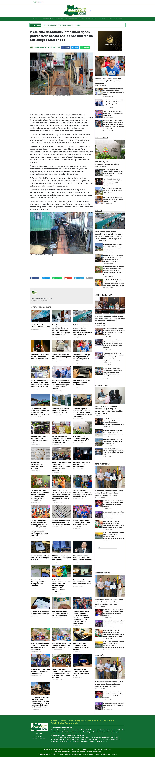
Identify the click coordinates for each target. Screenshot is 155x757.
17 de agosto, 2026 (107, 192)
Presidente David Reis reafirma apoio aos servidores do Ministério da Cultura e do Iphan (113, 432)
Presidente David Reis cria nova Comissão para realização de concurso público (113, 441)
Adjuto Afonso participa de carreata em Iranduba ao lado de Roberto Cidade (61, 645)
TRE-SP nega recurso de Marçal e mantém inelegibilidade (81, 464)
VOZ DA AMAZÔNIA (48, 19)
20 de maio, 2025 (107, 445)
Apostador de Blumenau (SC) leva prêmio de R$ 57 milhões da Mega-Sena (61, 613)
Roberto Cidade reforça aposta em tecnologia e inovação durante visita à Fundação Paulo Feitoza (40, 384)
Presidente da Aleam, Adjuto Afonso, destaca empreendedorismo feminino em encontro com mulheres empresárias (110, 319)
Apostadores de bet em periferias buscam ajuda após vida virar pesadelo (82, 582)
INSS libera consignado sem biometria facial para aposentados (61, 558)
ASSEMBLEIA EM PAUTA (71, 19)
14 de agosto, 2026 (107, 203)
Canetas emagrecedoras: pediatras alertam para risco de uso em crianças (61, 522)
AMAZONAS (36, 19)
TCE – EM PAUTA (59, 19)
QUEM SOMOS (118, 19)
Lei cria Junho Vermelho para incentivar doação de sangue (61, 357)
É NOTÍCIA (102, 19)
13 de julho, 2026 (99, 415)
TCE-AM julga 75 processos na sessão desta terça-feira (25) (81, 438)
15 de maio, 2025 (107, 456)
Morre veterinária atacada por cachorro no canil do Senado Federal (40, 671)
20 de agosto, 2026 (108, 185)
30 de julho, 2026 (107, 336)
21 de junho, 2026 (107, 508)
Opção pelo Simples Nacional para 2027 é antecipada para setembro (38, 583)
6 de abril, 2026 (107, 378)
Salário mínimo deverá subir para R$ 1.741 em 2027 (40, 326)
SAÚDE (110, 19)
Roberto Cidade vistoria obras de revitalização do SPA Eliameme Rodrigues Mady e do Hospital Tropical (61, 384)
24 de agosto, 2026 (100, 85)
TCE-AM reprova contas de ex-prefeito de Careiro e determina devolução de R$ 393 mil (113, 199)
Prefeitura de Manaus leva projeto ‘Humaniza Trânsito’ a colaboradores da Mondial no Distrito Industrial (61, 466)
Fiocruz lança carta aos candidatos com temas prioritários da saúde (60, 410)
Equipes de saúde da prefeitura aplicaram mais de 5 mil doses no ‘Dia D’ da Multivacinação (61, 439)
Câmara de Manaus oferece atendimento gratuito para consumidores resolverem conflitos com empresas (109, 409)
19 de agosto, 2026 (100, 325)
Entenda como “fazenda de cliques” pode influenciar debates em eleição (39, 439)
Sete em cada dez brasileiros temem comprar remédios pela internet (81, 646)
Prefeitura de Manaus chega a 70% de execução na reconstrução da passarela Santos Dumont (40, 411)
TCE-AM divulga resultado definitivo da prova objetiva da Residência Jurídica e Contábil (113, 171)
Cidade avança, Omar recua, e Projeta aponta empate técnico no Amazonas (81, 523)
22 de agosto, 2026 (108, 130)
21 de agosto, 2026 (107, 175)
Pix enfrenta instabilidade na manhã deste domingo (40, 613)
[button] (65, 47)
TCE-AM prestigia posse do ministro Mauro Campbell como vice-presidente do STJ (113, 181)
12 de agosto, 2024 (107, 529)
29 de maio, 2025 (107, 436)
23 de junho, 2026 (100, 497)
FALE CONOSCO (38, 2)
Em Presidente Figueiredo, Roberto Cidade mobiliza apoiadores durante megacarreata (40, 646)
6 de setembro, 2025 (108, 426)
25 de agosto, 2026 (100, 240)
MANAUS (94, 19)
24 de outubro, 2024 (108, 518)
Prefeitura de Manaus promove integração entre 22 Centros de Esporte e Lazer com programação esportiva (61, 673)
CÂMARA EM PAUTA (84, 19)
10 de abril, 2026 (107, 349)
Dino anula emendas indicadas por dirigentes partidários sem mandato (82, 558)
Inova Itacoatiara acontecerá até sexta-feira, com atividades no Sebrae (113, 514)
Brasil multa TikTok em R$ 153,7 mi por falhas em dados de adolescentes (40, 357)
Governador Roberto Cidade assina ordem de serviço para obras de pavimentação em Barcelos (109, 493)
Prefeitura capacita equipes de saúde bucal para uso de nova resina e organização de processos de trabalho (82, 412)
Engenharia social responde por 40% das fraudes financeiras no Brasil (81, 672)
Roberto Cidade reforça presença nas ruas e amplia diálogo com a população (81, 358)
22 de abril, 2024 (107, 540)
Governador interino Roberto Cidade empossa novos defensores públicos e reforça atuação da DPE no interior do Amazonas (112, 343)
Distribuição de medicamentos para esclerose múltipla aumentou (38, 465)
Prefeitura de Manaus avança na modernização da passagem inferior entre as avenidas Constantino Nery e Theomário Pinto (40, 495)
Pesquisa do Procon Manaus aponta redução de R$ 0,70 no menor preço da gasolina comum (82, 493)
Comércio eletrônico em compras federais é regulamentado (81, 383)
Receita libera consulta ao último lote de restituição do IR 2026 (40, 558)
